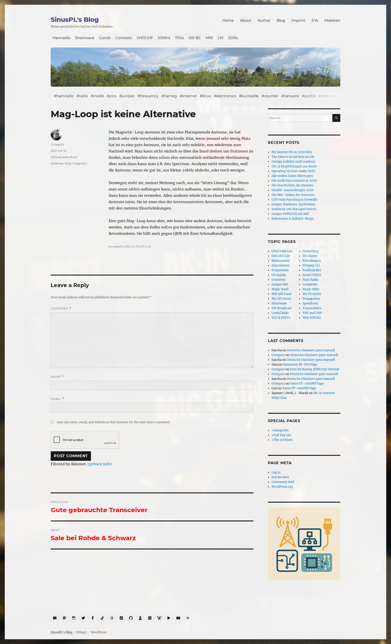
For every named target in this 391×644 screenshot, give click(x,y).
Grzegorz (57, 144)
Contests (123, 38)
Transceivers (312, 308)
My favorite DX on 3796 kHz (292, 152)
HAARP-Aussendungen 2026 (293, 190)
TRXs (179, 38)
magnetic (80, 163)
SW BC (194, 38)
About (245, 20)
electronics (226, 96)
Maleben (332, 20)
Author (264, 20)
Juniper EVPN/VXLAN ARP (290, 214)
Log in (276, 472)
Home (228, 20)
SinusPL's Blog (75, 19)
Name (57, 377)
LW (221, 38)
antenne (57, 163)
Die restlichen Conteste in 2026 (294, 181)
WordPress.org (282, 487)
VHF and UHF (312, 313)
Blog (281, 20)
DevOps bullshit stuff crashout (293, 162)
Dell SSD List (281, 256)
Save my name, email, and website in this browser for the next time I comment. (113, 422)
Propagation (311, 299)
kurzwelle (250, 96)
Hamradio (61, 38)
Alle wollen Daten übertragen (292, 176)
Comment (61, 308)
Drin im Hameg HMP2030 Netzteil (314, 369)
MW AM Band (281, 294)
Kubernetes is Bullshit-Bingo (293, 219)
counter (271, 96)
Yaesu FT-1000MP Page (307, 383)
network (291, 96)
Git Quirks (279, 275)
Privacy (81, 632)
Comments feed (283, 482)
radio (83, 96)
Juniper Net (280, 284)
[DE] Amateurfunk (64, 157)
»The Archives (282, 440)
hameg (170, 96)
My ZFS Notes (281, 299)
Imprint (298, 20)
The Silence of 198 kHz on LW (293, 157)
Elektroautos (281, 261)
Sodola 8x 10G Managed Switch (294, 209)
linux (206, 96)
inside (98, 96)
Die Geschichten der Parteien (292, 185)
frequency (149, 96)
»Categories (280, 430)
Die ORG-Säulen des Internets (293, 195)
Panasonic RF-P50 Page (300, 364)
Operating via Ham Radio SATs (293, 171)
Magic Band (280, 289)
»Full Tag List (281, 435)
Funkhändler (312, 270)
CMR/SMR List (282, 251)
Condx (105, 38)
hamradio (65, 96)
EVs (315, 20)
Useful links (280, 313)
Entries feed (280, 477)
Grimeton (279, 280)
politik (310, 96)
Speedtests (310, 303)
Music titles (311, 289)
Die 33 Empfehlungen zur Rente (294, 166)
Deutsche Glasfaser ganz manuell (311, 350)
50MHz (164, 38)
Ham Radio (310, 280)
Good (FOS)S (312, 275)
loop (68, 163)
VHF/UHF (144, 38)
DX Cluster (310, 256)
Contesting (310, 251)
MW (209, 38)
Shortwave (84, 38)
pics (113, 96)
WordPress (99, 632)
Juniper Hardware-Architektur (294, 204)
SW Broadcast (281, 308)
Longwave (310, 284)
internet (189, 96)
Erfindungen (312, 261)
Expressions (280, 265)
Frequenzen (280, 270)
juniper (128, 96)
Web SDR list (312, 318)
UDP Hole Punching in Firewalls (294, 200)
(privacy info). (100, 464)
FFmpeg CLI (311, 265)
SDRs (233, 38)
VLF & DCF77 (281, 318)
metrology (330, 96)
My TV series (312, 294)
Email (57, 399)
